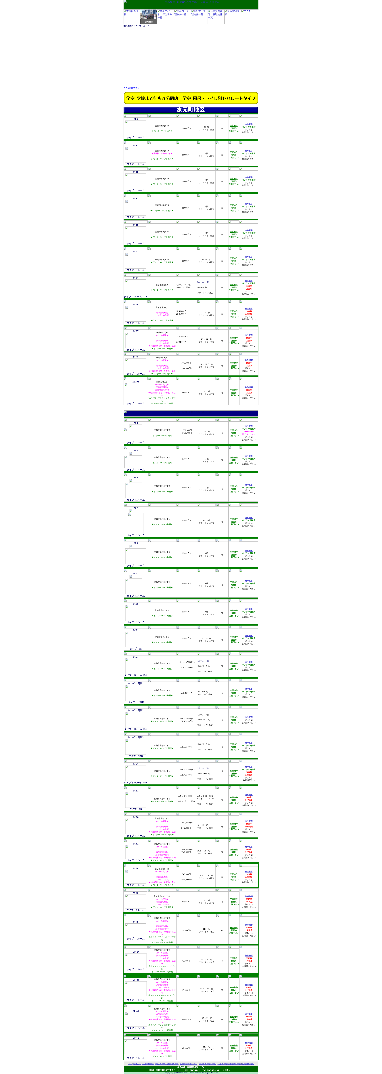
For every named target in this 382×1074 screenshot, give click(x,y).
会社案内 (137, 1064)
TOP (130, 1064)
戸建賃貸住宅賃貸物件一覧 (229, 1064)
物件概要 (249, 360)
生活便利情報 (248, 1064)
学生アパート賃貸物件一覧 (167, 1064)
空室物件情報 (148, 1064)
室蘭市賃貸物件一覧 (188, 1064)
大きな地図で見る (131, 88)
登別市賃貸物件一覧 (207, 1064)
